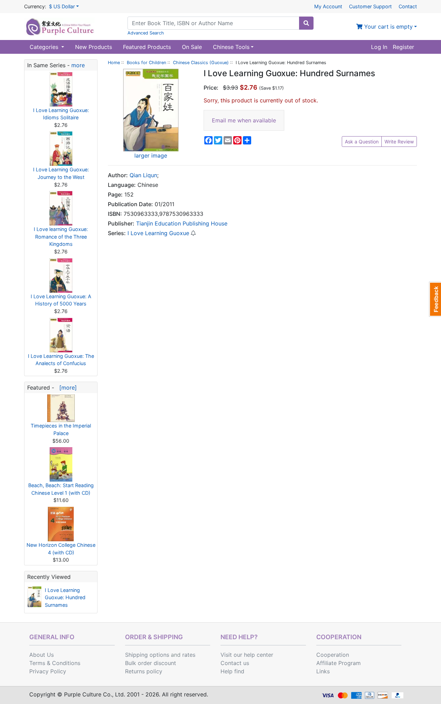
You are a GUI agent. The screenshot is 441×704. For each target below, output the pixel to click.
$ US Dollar (62, 6)
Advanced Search (145, 33)
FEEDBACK (435, 299)
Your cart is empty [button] (387, 26)
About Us (41, 654)
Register (403, 46)
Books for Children (146, 62)
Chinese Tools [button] (231, 46)
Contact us (234, 663)
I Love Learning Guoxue (158, 233)
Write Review (399, 141)
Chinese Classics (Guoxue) (201, 62)
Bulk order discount (150, 663)
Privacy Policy (47, 671)
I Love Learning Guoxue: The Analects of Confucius (61, 359)
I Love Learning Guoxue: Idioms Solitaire (61, 114)
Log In (379, 46)
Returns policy (143, 671)
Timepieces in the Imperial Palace (61, 429)
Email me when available (244, 120)
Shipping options (147, 654)
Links (323, 671)
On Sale (192, 46)
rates (188, 654)
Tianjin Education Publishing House (181, 223)
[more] (66, 387)
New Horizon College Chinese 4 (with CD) (61, 548)
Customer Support (370, 6)
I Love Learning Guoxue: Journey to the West (61, 173)
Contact (408, 6)
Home (114, 62)
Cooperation (332, 654)
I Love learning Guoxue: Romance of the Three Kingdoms (61, 236)
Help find (232, 671)
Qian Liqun (143, 175)
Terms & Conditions (54, 663)
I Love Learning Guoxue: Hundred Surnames (65, 597)
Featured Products (147, 46)
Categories (45, 46)
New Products (93, 46)
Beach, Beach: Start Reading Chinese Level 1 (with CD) (61, 489)
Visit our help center (246, 654)
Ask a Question (362, 141)
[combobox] (213, 23)
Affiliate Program (338, 663)
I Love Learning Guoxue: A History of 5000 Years (61, 300)
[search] (306, 23)
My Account (328, 6)
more (78, 65)
